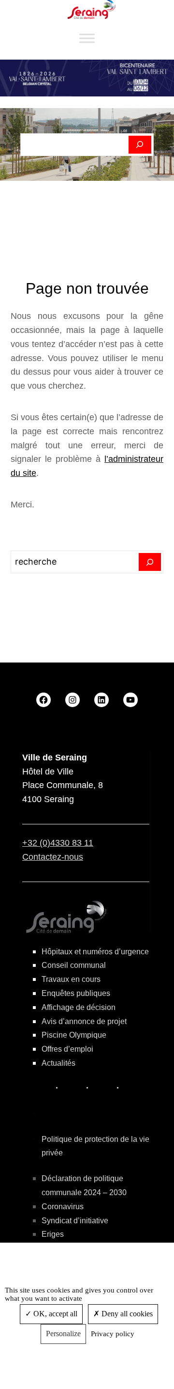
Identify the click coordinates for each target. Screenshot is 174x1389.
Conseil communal (74, 965)
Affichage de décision (79, 1007)
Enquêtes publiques (76, 993)
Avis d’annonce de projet (84, 1021)
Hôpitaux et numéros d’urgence (95, 951)
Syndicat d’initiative (75, 1220)
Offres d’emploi (67, 1049)
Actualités (58, 1063)
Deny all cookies (126, 1314)
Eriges (53, 1234)
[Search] (150, 562)
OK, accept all (54, 1314)
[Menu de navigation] (87, 38)
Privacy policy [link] (112, 1334)
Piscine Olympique (74, 1035)
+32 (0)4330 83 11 (57, 843)
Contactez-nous (52, 857)
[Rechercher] (140, 145)
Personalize (63, 1333)
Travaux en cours (71, 979)
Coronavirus (63, 1206)
